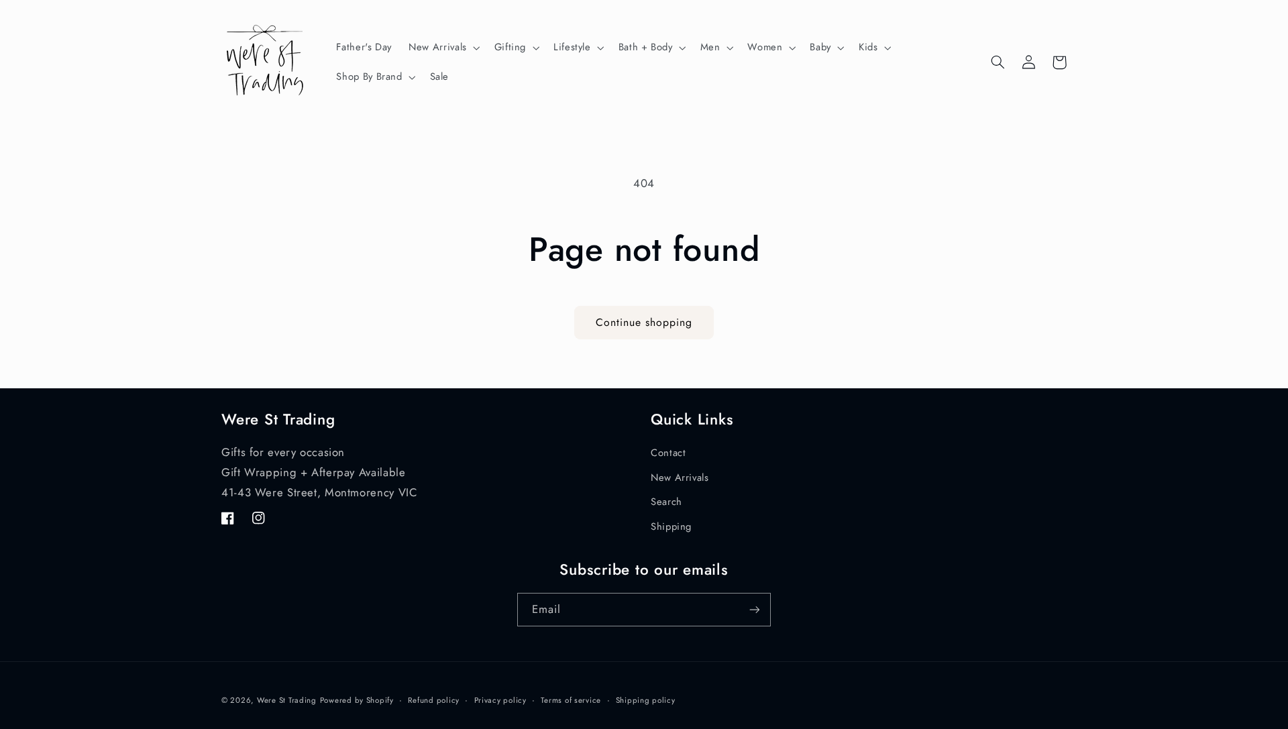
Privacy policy (500, 700)
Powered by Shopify (357, 700)
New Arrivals (680, 477)
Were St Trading (287, 700)
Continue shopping (644, 322)
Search (666, 501)
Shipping (671, 526)
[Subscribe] (754, 609)
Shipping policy (646, 700)
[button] (443, 47)
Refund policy (434, 700)
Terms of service (571, 700)
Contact (668, 452)
